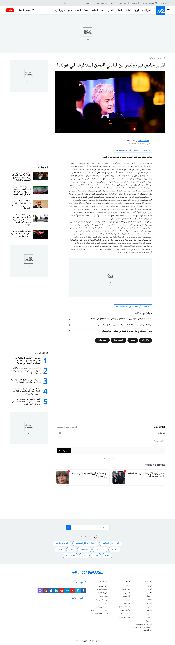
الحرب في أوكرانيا (62, 543)
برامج (150, 617)
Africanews (125, 613)
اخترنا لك (42, 167)
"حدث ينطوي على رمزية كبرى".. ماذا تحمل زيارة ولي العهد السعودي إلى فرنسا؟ (121, 318)
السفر (111, 10)
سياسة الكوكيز (103, 596)
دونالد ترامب (100, 549)
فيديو (70, 10)
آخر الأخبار (146, 10)
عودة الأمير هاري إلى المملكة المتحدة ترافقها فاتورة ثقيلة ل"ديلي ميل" (124, 325)
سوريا (107, 555)
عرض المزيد (104, 581)
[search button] (65, 3)
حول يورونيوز (103, 585)
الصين (84, 555)
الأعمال (120, 10)
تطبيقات (127, 603)
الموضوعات (148, 581)
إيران (71, 549)
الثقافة (95, 10)
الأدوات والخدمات (124, 610)
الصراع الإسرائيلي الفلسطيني (85, 543)
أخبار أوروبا (152, 59)
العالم (128, 10)
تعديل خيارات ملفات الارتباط (99, 613)
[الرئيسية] (164, 58)
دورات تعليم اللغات (124, 617)
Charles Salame (143, 141)
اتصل (106, 603)
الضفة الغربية (70, 555)
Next (103, 10)
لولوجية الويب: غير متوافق (99, 610)
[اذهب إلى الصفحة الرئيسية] (160, 10)
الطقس (127, 592)
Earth (86, 10)
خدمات (127, 581)
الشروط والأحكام (102, 592)
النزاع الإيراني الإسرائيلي (110, 543)
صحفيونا (149, 620)
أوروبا (136, 10)
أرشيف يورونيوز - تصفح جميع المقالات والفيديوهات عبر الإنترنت (143, 627)
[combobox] (78, 3)
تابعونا (127, 599)
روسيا (96, 555)
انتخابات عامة (118, 340)
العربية (165, 3)
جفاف (60, 549)
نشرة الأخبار (126, 589)
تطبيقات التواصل (124, 606)
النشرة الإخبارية (77, 598)
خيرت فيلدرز (102, 340)
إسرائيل (114, 549)
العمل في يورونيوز (102, 606)
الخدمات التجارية (102, 589)
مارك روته (145, 340)
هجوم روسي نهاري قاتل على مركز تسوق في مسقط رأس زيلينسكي (127, 331)
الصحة (78, 10)
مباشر (10, 10)
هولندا (133, 340)
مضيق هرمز (84, 549)
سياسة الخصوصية (102, 599)
